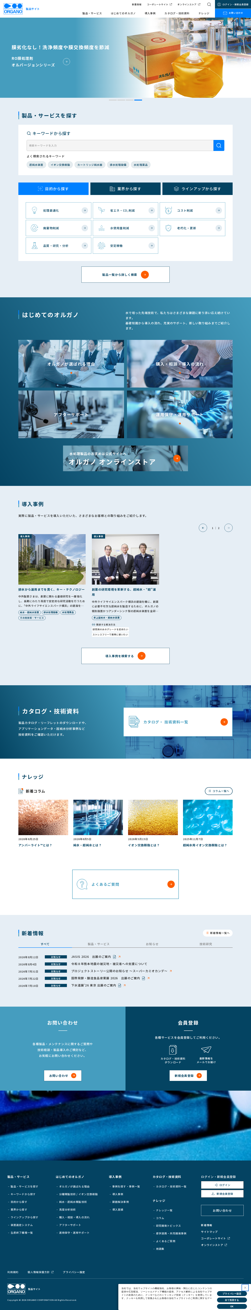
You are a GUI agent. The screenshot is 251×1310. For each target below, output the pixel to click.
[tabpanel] (125, 971)
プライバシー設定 (74, 1272)
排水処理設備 (118, 165)
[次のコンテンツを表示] (228, 528)
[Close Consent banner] (245, 1287)
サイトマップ (209, 1232)
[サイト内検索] (209, 4)
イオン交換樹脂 (60, 165)
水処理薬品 (141, 165)
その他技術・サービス (32, 617)
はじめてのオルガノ (123, 13)
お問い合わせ (236, 12)
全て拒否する (232, 1300)
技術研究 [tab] (206, 944)
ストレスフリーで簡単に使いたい (110, 634)
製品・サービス (92, 13)
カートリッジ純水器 (89, 165)
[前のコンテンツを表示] (203, 528)
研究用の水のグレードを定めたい (110, 629)
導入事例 (150, 13)
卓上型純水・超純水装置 (107, 617)
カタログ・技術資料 (176, 13)
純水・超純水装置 (29, 612)
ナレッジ (203, 13)
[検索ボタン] (218, 145)
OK (232, 1306)
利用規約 (12, 1272)
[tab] (113, 100)
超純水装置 (36, 165)
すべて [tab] (45, 944)
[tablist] (125, 944)
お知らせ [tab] (152, 944)
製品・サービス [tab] (99, 944)
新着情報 (136, 4)
